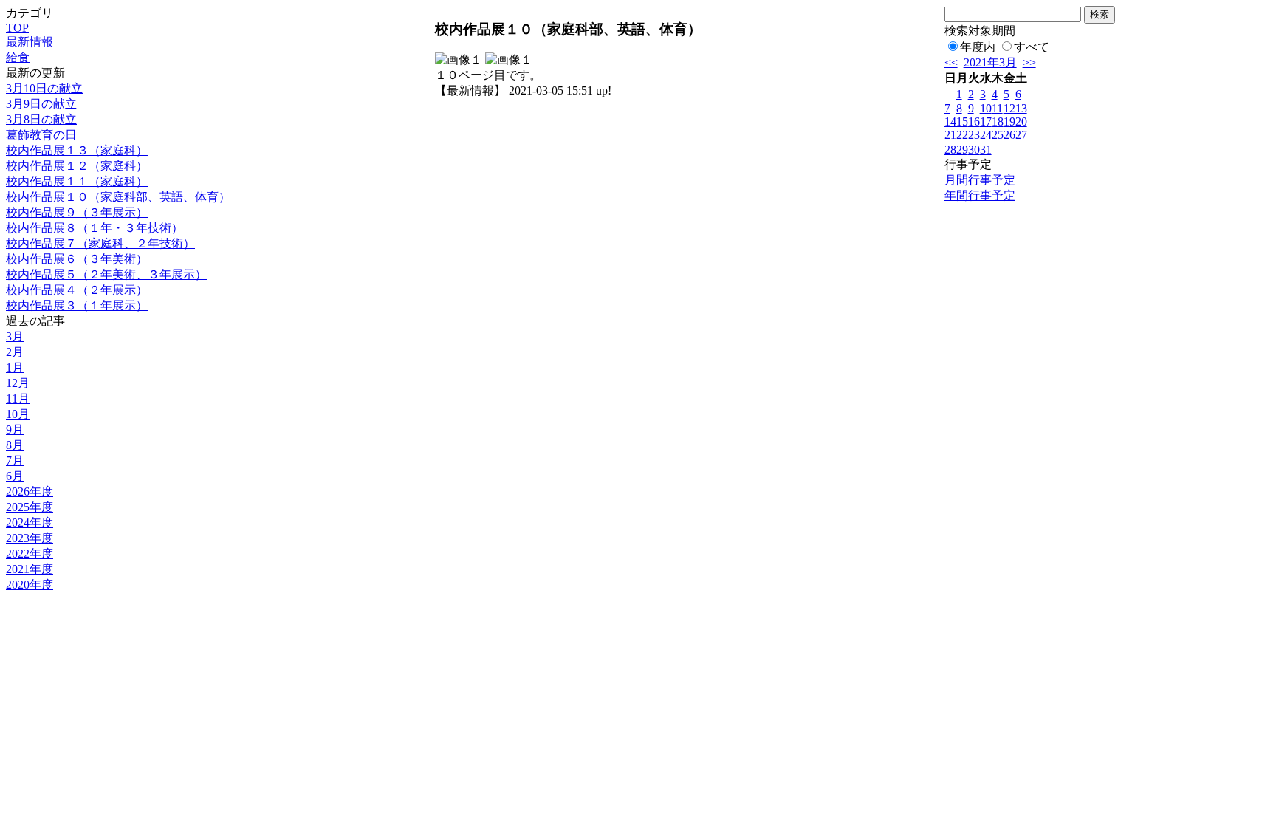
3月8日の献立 (41, 119)
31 (986, 149)
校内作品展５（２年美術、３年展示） (106, 274)
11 (997, 108)
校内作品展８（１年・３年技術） (94, 228)
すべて (1031, 47)
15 (962, 121)
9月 (15, 429)
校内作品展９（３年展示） (77, 212)
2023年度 (29, 538)
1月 (15, 367)
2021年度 (29, 569)
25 (998, 135)
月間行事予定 (979, 180)
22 (962, 135)
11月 (18, 398)
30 (974, 149)
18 (998, 121)
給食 (18, 57)
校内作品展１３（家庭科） (77, 150)
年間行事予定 (979, 195)
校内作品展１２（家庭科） (77, 166)
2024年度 (29, 522)
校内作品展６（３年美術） (77, 259)
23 (974, 135)
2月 (15, 352)
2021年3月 (990, 62)
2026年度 (29, 491)
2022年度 (29, 553)
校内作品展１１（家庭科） (77, 181)
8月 (15, 445)
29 (962, 149)
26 (1009, 135)
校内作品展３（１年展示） (77, 305)
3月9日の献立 (41, 103)
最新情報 (29, 41)
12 (1009, 108)
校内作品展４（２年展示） (77, 290)
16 (974, 121)
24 (986, 135)
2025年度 (29, 507)
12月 (18, 383)
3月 (15, 336)
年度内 (977, 47)
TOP (17, 27)
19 (1009, 121)
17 (986, 121)
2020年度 (29, 584)
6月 (15, 476)
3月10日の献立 (44, 88)
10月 (18, 414)
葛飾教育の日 (41, 135)
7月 (15, 460)
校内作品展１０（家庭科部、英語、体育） (118, 197)
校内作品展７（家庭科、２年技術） (100, 243)
